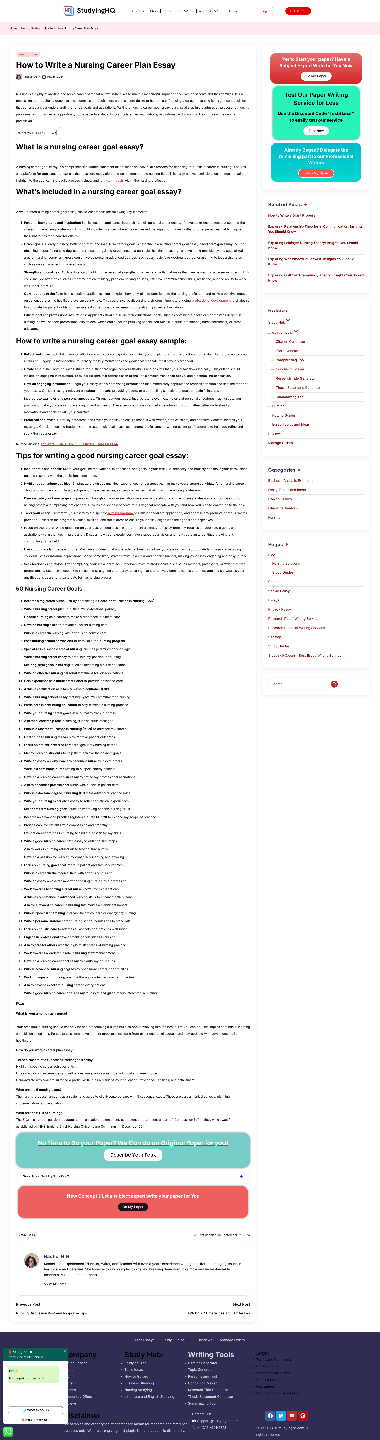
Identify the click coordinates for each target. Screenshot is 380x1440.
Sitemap (274, 637)
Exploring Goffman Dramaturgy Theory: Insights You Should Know (316, 277)
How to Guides (30, 28)
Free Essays (278, 310)
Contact (274, 582)
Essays (273, 600)
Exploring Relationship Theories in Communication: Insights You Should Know (315, 229)
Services (137, 11)
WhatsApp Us (38, 1410)
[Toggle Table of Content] (51, 132)
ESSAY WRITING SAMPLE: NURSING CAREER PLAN (79, 444)
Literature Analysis (283, 508)
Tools (233, 11)
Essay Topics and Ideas (291, 424)
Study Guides (173, 11)
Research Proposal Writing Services (296, 628)
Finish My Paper (316, 173)
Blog (271, 555)
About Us (206, 11)
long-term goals (111, 180)
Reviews (275, 434)
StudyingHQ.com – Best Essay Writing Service (305, 655)
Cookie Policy (279, 591)
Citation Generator (290, 342)
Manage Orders (280, 443)
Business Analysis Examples (290, 481)
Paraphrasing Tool (290, 360)
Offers (153, 11)
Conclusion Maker (290, 369)
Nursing (278, 406)
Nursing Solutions (286, 563)
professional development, (212, 300)
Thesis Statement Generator (298, 388)
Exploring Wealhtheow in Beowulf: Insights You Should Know (311, 261)
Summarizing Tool (290, 397)
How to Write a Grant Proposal (292, 215)
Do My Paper (133, 1207)
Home (13, 28)
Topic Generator (289, 351)
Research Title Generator (296, 378)
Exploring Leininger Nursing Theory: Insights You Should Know (313, 245)
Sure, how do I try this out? (46, 1176)
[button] (133, 1176)
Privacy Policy (279, 609)
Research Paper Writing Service (293, 619)
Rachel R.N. (57, 1256)
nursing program (120, 513)
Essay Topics (27, 1234)
